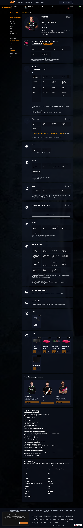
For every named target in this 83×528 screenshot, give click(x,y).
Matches (38, 510)
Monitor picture (13, 38)
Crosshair (12, 21)
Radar (11, 26)
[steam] (49, 27)
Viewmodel (12, 23)
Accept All (24, 522)
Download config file (51, 214)
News (42, 2)
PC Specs (12, 46)
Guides (30, 510)
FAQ (11, 55)
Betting (23, 510)
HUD (11, 24)
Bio (11, 15)
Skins (11, 43)
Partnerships (70, 510)
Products (54, 510)
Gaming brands (46, 511)
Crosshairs (29, 2)
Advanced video (13, 33)
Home (23, 12)
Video (11, 31)
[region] (15, 519)
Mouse (11, 19)
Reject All (16, 522)
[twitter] (42, 27)
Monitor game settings (15, 36)
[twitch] (44, 27)
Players (20, 2)
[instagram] (47, 27)
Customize (8, 522)
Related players (13, 53)
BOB (11, 28)
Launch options (13, 30)
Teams (36, 2)
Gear (11, 45)
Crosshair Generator (14, 511)
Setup (11, 48)
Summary (12, 56)
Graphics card (13, 35)
